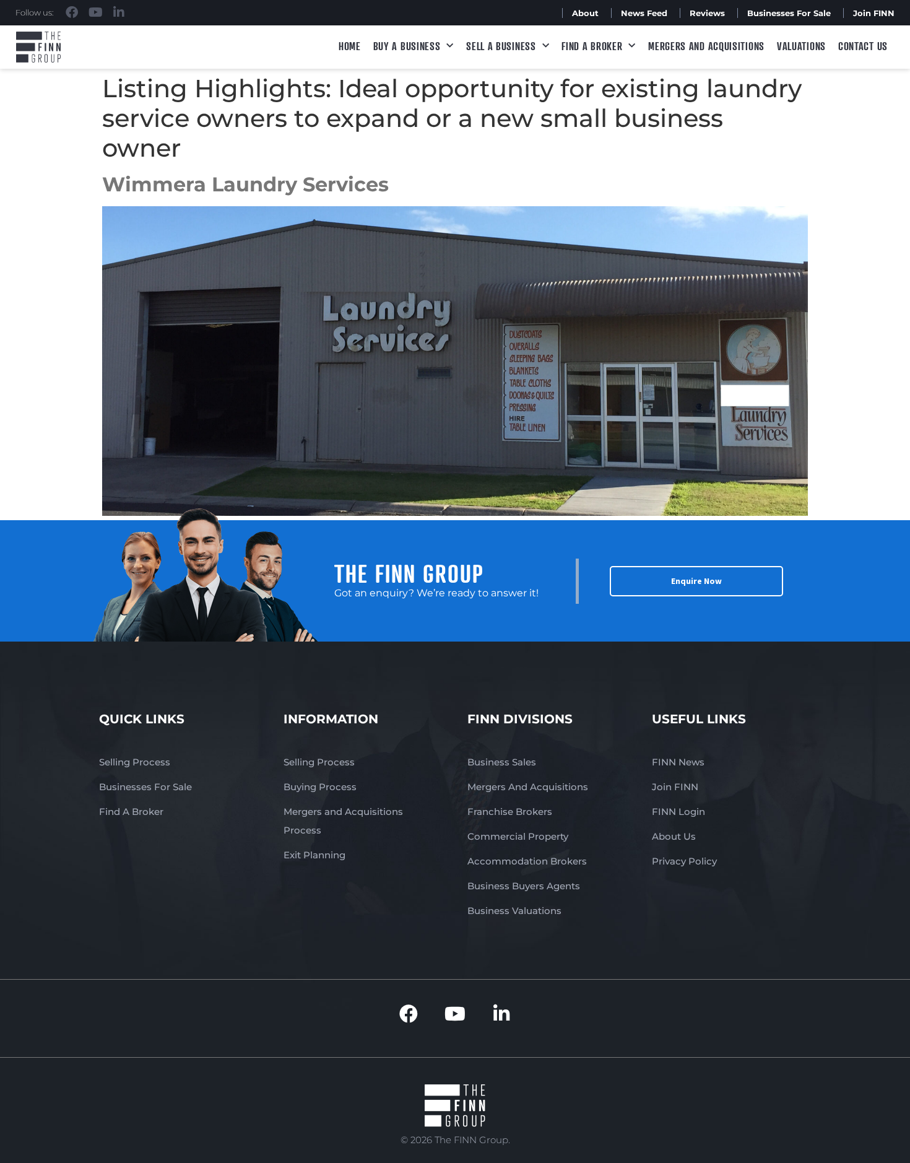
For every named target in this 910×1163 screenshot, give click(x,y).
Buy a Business (407, 46)
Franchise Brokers (509, 811)
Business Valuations (514, 911)
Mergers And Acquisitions (527, 787)
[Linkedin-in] (119, 12)
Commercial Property (517, 836)
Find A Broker (591, 46)
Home (350, 46)
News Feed (644, 13)
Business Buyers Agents (523, 886)
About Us (674, 836)
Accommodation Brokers (527, 861)
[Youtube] (95, 12)
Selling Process (134, 762)
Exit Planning (314, 855)
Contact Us (863, 46)
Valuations (801, 46)
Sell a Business (501, 46)
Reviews (707, 13)
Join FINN (874, 13)
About (585, 13)
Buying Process (320, 787)
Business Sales (501, 762)
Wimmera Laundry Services (245, 184)
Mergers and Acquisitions (706, 46)
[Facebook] (72, 12)
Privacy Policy (684, 861)
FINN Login (678, 811)
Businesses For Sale (789, 13)
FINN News (678, 762)
